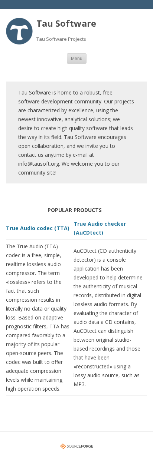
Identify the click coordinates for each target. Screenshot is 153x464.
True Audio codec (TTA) (37, 228)
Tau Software (66, 23)
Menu (76, 58)
